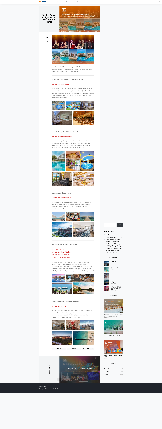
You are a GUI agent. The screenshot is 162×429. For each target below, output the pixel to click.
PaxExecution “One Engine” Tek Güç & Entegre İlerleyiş (114, 245)
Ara (104, 221)
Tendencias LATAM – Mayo (114, 237)
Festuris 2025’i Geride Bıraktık (112, 336)
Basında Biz (75, 1)
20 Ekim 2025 (106, 358)
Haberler (51, 1)
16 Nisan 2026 (113, 277)
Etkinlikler (68, 1)
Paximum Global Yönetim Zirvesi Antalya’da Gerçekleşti (113, 315)
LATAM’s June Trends (112, 235)
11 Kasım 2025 (106, 337)
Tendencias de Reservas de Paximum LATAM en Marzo (114, 240)
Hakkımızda (83, 1)
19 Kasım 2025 (106, 317)
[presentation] (58, 379)
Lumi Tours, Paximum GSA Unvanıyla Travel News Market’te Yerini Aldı (114, 250)
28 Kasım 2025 (114, 290)
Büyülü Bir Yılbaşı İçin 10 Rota (80, 369)
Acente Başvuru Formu (94, 1)
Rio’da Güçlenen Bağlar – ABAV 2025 (113, 356)
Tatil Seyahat (59, 1)
